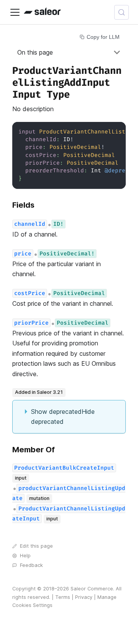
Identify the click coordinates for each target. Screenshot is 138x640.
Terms (62, 597)
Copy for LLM (103, 37)
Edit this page (36, 546)
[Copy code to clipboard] (116, 131)
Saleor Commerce (92, 589)
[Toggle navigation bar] (15, 12)
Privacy (83, 597)
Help (25, 555)
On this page (35, 52)
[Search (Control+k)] (121, 12)
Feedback (31, 565)
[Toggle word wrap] (102, 131)
